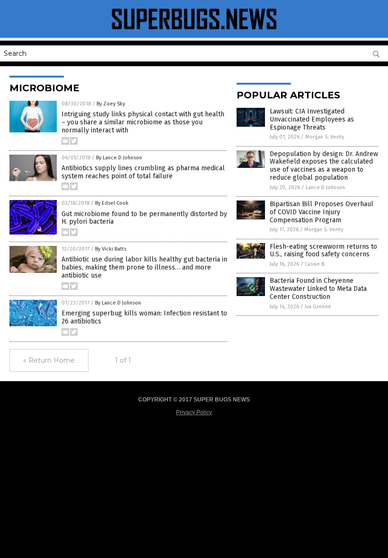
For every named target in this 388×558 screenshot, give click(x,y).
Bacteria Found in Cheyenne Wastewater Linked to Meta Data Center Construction (318, 289)
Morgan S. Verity (324, 137)
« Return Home (49, 360)
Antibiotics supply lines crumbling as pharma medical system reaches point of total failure (143, 172)
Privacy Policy (194, 412)
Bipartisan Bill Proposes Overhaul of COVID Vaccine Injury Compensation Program (321, 212)
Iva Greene (318, 307)
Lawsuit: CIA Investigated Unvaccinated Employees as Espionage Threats (312, 119)
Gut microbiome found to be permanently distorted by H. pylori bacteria (144, 218)
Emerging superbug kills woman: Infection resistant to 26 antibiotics (144, 317)
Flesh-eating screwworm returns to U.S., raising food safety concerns (323, 251)
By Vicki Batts (110, 249)
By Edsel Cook (112, 203)
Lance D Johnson (325, 187)
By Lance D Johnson (119, 158)
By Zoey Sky (111, 104)
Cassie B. (315, 264)
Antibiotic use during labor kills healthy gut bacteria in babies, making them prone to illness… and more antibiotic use (144, 267)
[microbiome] (194, 31)
